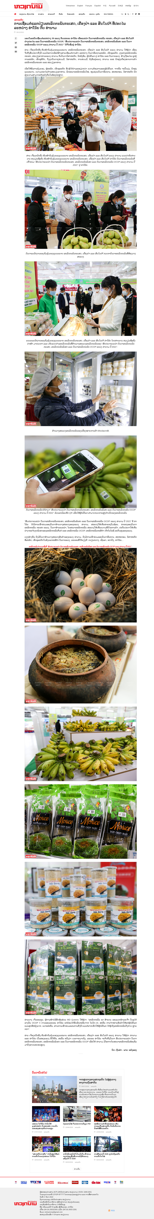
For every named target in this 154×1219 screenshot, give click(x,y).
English (80, 6)
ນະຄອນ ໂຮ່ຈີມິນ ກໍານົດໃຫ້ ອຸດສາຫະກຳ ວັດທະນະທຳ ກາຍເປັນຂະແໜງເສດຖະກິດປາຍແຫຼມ (45, 1126)
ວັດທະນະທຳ (70, 14)
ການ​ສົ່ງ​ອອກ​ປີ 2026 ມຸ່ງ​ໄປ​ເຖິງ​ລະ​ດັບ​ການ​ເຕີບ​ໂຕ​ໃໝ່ (107, 1155)
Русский (112, 6)
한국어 (136, 6)
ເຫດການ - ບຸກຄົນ (94, 14)
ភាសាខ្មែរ (128, 6)
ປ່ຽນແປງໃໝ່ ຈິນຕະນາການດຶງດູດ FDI (77, 1124)
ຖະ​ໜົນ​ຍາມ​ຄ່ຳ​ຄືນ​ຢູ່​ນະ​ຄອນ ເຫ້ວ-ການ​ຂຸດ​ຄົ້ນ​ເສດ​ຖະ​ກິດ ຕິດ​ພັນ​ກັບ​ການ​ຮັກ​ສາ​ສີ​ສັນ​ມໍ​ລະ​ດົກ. (107, 1126)
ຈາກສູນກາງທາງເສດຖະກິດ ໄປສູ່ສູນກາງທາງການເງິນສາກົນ (97, 1081)
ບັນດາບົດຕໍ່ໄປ (39, 1072)
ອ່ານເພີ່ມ (77, 1169)
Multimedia (108, 14)
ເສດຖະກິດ (82, 14)
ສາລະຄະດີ (51, 14)
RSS (113, 1210)
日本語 (120, 6)
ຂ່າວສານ (41, 14)
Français (88, 6)
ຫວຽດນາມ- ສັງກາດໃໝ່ (26, 14)
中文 (105, 6)
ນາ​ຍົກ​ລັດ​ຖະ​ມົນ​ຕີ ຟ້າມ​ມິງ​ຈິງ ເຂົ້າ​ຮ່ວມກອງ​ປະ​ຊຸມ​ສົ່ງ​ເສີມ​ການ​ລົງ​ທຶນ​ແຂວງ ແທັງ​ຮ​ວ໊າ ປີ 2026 (77, 1156)
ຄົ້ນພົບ (61, 14)
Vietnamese (70, 6)
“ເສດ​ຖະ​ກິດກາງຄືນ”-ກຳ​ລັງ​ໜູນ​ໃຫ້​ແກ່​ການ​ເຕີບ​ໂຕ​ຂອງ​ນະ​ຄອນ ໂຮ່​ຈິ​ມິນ (45, 1155)
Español (97, 6)
